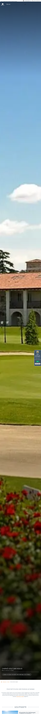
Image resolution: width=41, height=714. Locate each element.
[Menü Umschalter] (25, 4)
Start (37, 361)
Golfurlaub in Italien (20, 696)
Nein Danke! (38, 363)
